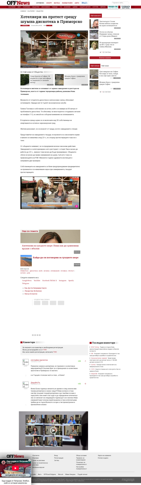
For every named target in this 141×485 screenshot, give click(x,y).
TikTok (52, 280)
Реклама (36, 458)
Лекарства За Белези (33, 291)
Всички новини (105, 58)
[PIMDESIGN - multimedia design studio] (127, 480)
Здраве (75, 7)
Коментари (29, 342)
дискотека (34, 271)
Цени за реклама (39, 460)
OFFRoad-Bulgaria (50, 474)
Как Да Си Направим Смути (35, 288)
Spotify (71, 280)
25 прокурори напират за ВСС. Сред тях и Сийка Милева (108, 44)
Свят (19, 7)
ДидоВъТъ (35, 382)
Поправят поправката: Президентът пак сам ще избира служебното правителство (104, 375)
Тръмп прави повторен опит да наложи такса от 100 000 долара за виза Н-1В (103, 360)
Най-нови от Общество (33, 72)
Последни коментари (103, 342)
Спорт (49, 3)
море (40, 271)
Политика (26, 7)
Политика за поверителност (81, 463)
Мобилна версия (38, 467)
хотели (22, 273)
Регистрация (58, 458)
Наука (57, 3)
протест (71, 271)
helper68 (94, 373)
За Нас (56, 460)
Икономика (45, 7)
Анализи (67, 7)
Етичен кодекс (103, 458)
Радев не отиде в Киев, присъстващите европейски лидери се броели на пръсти (104, 349)
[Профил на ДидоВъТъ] (26, 387)
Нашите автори (85, 7)
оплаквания (55, 271)
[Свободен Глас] (113, 7)
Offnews (40, 3)
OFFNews (25, 25)
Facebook (46, 280)
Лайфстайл (67, 3)
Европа (102, 7)
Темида (54, 7)
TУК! (45, 350)
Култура (95, 7)
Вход (56, 455)
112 (61, 7)
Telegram (25, 283)
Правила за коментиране (80, 459)
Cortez (93, 364)
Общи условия (81, 455)
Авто (77, 3)
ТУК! (55, 352)
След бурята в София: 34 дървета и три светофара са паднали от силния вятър (40, 79)
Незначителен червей (99, 358)
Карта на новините (104, 455)
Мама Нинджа (70, 474)
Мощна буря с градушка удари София (75, 77)
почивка (64, 271)
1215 (92, 369)
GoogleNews (27, 280)
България (12, 7)
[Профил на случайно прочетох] (26, 364)
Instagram (62, 280)
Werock (60, 474)
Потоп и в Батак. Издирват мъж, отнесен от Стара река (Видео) (109, 34)
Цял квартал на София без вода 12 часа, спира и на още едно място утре (108, 74)
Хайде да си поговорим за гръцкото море (55, 257)
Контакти (36, 455)
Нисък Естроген (31, 294)
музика (46, 271)
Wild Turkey (95, 347)
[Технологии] (84, 3)
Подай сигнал (82, 474)
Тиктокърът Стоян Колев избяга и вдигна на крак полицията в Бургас (108, 24)
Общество (35, 7)
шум (28, 273)
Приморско (24, 271)
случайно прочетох (39, 360)
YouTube (36, 280)
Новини (23, 11)
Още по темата (30, 231)
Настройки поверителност (81, 468)
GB (92, 353)
